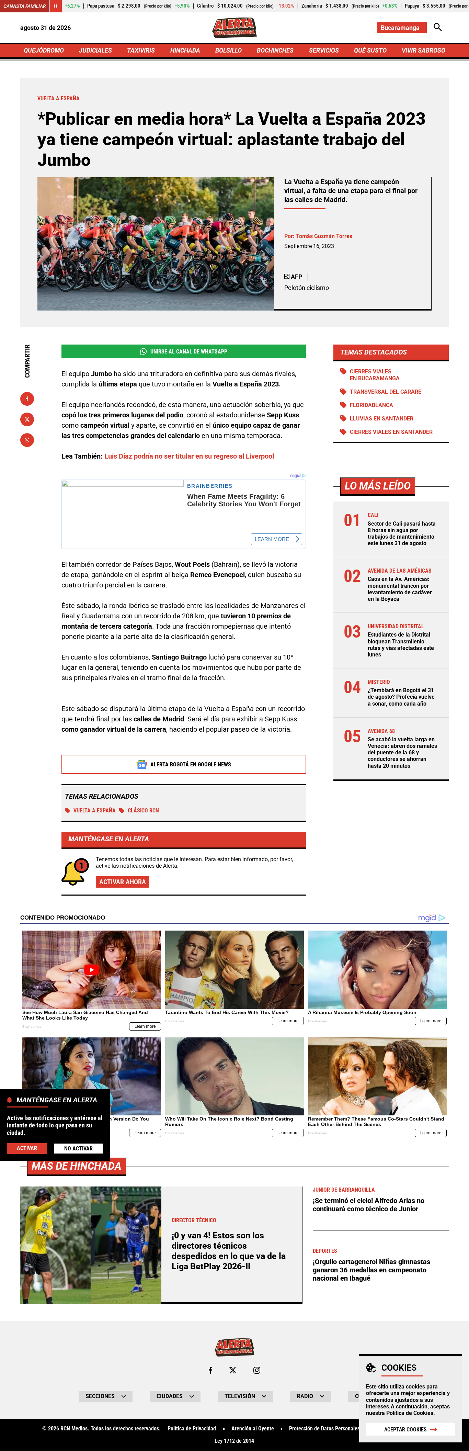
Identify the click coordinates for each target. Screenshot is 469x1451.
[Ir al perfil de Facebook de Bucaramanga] (210, 1370)
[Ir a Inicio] (234, 28)
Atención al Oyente (252, 1428)
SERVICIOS (324, 50)
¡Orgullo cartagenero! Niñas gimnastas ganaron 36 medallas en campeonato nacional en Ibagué (371, 1270)
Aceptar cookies (405, 1429)
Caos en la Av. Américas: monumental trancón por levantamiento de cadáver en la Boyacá (400, 589)
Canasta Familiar (24, 6)
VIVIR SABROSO (423, 50)
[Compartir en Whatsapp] (27, 440)
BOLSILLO (228, 50)
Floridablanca (371, 405)
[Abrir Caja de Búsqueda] (438, 27)
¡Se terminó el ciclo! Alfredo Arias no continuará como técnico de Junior (368, 1204)
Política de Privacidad (192, 1428)
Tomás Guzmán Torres (324, 236)
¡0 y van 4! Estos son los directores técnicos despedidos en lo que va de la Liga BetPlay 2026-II (229, 1250)
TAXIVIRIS (141, 50)
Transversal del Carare (385, 392)
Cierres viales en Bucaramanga (375, 374)
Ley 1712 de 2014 (234, 1441)
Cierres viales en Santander (391, 432)
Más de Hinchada (77, 1166)
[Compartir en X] (27, 419)
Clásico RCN (143, 810)
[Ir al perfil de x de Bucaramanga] (232, 1370)
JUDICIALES (95, 50)
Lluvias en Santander (381, 418)
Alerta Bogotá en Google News (190, 764)
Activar (27, 1148)
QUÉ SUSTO (370, 50)
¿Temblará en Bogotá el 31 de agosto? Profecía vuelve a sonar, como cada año (401, 697)
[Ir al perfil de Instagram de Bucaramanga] (256, 1370)
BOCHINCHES (275, 50)
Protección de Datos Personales (324, 1428)
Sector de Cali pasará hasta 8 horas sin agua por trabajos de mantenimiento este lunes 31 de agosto (402, 533)
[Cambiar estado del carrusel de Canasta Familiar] (55, 6)
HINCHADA (185, 50)
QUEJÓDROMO (44, 50)
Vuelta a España (94, 810)
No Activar (78, 1148)
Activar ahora (122, 882)
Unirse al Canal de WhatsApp (188, 351)
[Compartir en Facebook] (27, 399)
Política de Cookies (409, 1413)
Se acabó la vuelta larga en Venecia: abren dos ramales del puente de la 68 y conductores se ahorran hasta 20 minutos (402, 752)
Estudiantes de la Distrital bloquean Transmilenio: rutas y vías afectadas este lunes (401, 644)
